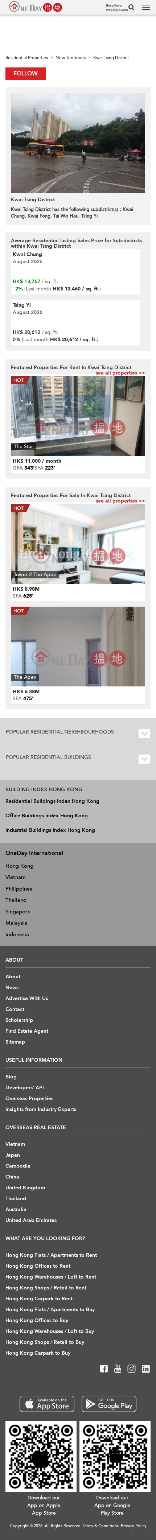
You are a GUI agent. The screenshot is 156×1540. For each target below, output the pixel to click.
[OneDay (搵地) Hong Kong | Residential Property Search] (35, 6)
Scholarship (19, 1020)
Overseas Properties (29, 1098)
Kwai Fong (39, 216)
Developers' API (24, 1087)
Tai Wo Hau (65, 216)
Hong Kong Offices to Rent (37, 1266)
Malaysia (16, 922)
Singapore (17, 911)
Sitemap (15, 1042)
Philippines (18, 888)
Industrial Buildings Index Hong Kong (50, 830)
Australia (15, 1209)
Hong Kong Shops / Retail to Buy (44, 1342)
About (12, 976)
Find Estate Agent (26, 1031)
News (12, 987)
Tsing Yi (89, 216)
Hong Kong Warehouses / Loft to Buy (49, 1331)
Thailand (15, 900)
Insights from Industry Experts (40, 1109)
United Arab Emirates (31, 1220)
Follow (25, 74)
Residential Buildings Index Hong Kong (52, 801)
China (12, 1176)
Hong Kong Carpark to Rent (39, 1298)
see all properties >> (120, 373)
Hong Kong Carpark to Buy (37, 1353)
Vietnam (15, 877)
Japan (12, 1155)
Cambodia (17, 1166)
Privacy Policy (134, 1526)
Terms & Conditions (101, 1526)
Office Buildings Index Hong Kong (46, 815)
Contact (14, 1009)
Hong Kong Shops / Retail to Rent (45, 1287)
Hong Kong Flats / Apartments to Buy (50, 1309)
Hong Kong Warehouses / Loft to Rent (50, 1276)
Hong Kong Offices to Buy (36, 1320)
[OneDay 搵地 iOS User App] (47, 1404)
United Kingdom (25, 1187)
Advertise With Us (26, 998)
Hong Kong (19, 866)
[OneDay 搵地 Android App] (109, 1404)
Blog (11, 1076)
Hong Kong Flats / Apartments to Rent (51, 1255)
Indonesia (17, 934)
